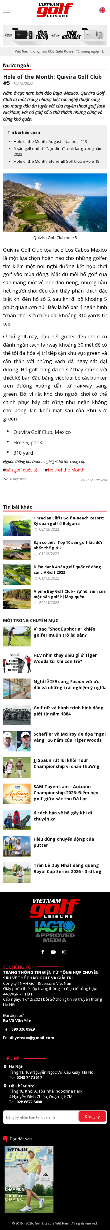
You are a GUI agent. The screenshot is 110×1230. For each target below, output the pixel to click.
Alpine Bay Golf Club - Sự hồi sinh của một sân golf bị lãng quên (70, 594)
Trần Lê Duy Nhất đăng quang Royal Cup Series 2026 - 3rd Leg (67, 868)
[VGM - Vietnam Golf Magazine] (55, 10)
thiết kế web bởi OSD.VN (55, 1227)
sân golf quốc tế (22, 470)
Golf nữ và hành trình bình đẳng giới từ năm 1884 (69, 711)
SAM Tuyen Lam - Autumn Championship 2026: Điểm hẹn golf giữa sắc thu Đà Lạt (66, 793)
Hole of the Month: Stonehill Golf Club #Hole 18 (56, 161)
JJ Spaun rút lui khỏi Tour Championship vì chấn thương (67, 763)
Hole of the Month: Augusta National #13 (50, 141)
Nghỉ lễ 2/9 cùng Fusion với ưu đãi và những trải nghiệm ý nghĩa (70, 684)
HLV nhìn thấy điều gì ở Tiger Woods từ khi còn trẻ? (65, 658)
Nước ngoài (17, 65)
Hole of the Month (66, 470)
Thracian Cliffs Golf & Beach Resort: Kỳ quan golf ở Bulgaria (69, 520)
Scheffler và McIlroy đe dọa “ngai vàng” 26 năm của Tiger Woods (70, 737)
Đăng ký (92, 1116)
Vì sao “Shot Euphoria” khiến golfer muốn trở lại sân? (64, 632)
